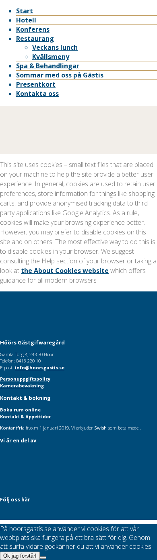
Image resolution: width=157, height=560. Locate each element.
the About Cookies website (65, 270)
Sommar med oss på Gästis (59, 75)
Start (24, 10)
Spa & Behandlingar (47, 65)
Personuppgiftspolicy (25, 379)
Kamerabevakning (22, 386)
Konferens (33, 29)
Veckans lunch (55, 47)
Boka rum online (20, 410)
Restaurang (35, 38)
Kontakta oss (37, 93)
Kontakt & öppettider (25, 416)
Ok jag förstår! (20, 556)
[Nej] (43, 557)
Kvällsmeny (50, 56)
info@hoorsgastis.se (39, 368)
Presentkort (36, 84)
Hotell (26, 20)
